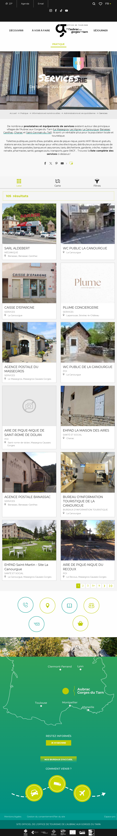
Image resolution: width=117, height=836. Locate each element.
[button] (93, 4)
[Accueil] (69, 605)
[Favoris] (101, 4)
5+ (93, 585)
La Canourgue (90, 129)
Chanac (18, 132)
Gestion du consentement (40, 816)
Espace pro (109, 816)
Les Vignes (75, 129)
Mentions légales (12, 816)
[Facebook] (56, 11)
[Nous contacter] (26, 605)
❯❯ (111, 585)
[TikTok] (61, 11)
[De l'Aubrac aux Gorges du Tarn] (72, 30)
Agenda (25, 3)
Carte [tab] (58, 185)
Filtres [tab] (97, 185)
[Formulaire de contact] (37, 624)
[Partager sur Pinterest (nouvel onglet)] (56, 164)
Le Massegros (61, 129)
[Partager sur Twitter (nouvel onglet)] (50, 164)
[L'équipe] (91, 605)
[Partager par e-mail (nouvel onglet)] (62, 164)
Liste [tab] (19, 185)
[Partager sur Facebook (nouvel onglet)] (45, 164)
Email (41, 3)
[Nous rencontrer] (48, 605)
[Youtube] (66, 11)
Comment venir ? (58, 768)
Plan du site (59, 816)
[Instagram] (50, 11)
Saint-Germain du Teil (38, 132)
